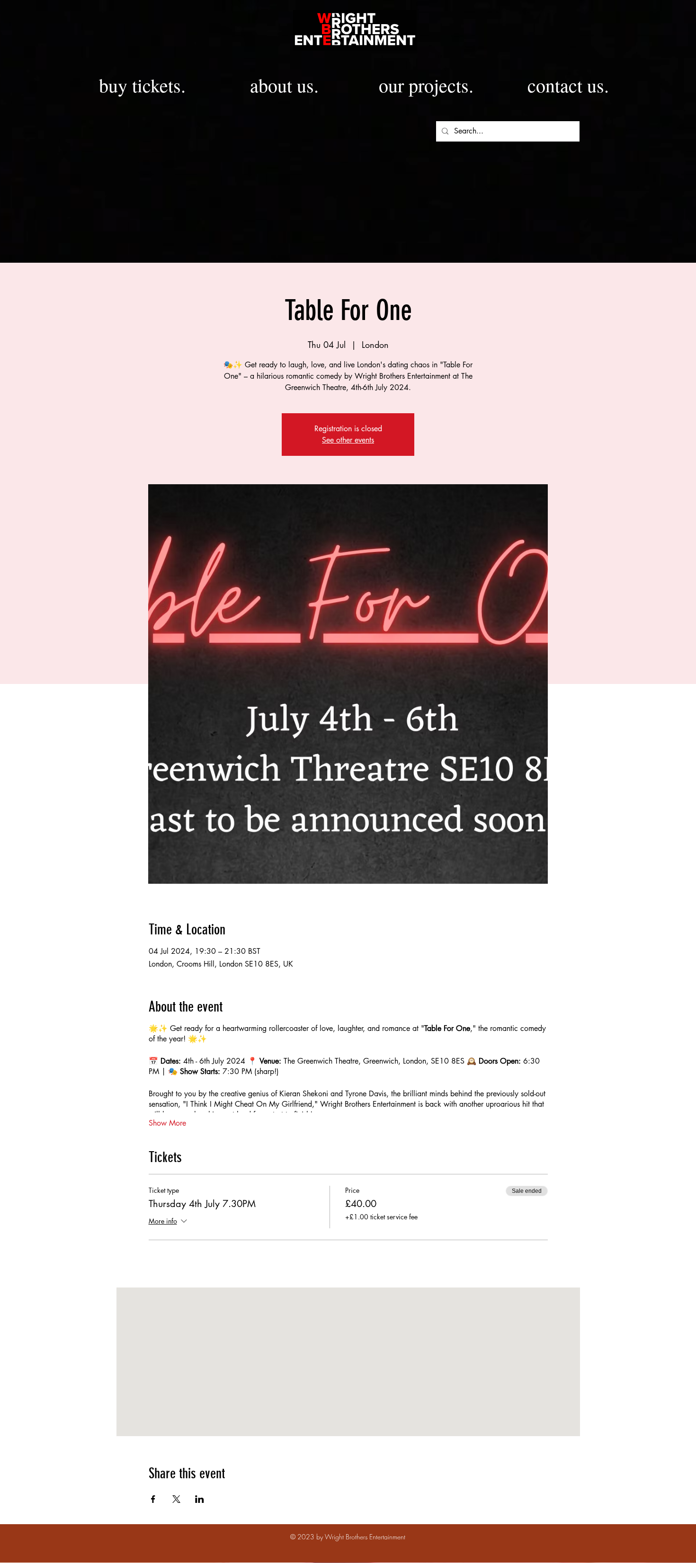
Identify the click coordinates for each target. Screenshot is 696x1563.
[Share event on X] (176, 1499)
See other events (348, 440)
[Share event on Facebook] (153, 1499)
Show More (167, 1123)
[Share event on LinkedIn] (199, 1499)
